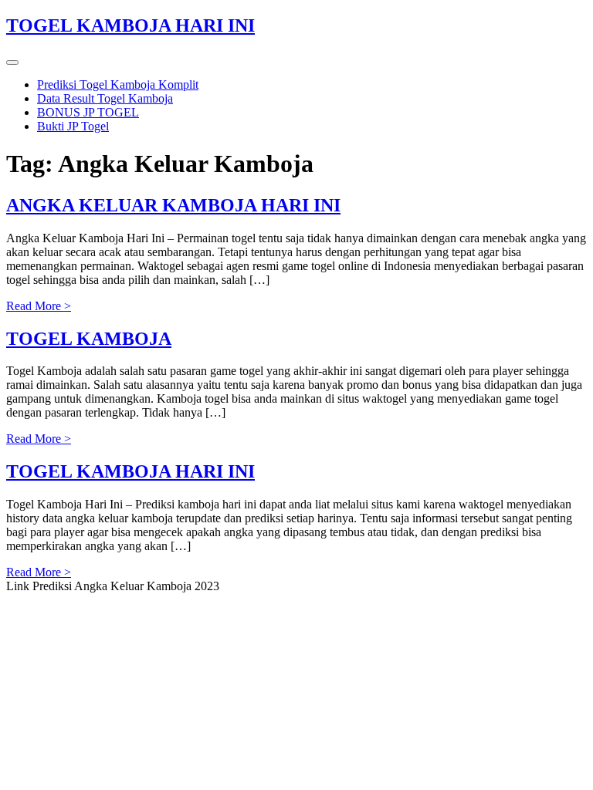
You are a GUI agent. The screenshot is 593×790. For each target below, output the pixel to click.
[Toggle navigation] (12, 62)
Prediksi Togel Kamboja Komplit (117, 84)
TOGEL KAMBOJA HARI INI (130, 25)
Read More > (38, 305)
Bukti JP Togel (73, 126)
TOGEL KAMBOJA (88, 339)
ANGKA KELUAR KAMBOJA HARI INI (173, 205)
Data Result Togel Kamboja (105, 98)
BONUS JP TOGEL (88, 112)
